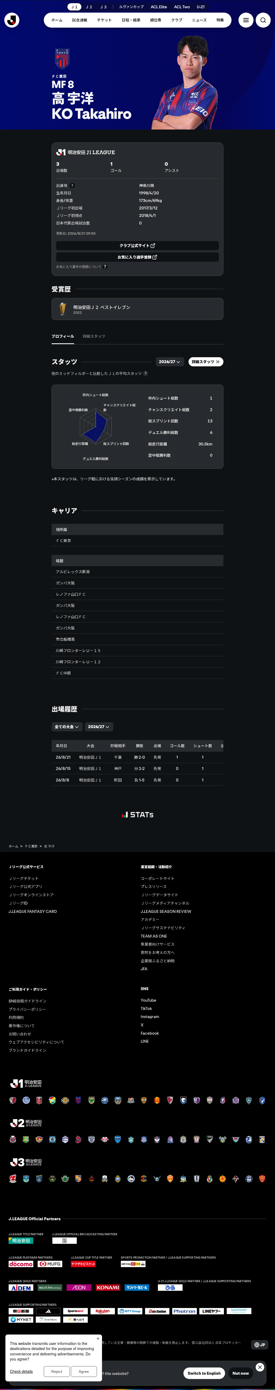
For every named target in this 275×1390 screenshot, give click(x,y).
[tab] (63, 336)
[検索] (263, 20)
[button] (246, 20)
